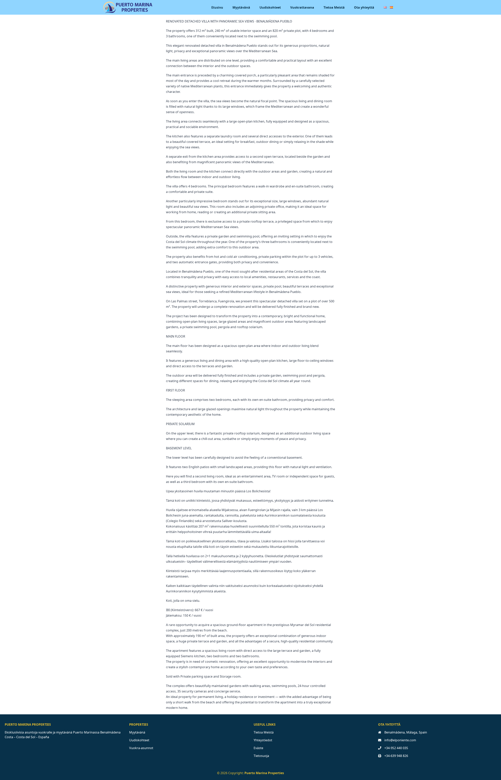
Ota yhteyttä (364, 7)
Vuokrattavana (302, 7)
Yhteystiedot (263, 740)
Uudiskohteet (270, 7)
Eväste (258, 748)
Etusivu (217, 7)
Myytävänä (241, 7)
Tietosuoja (261, 756)
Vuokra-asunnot (141, 748)
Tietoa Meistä (334, 7)
